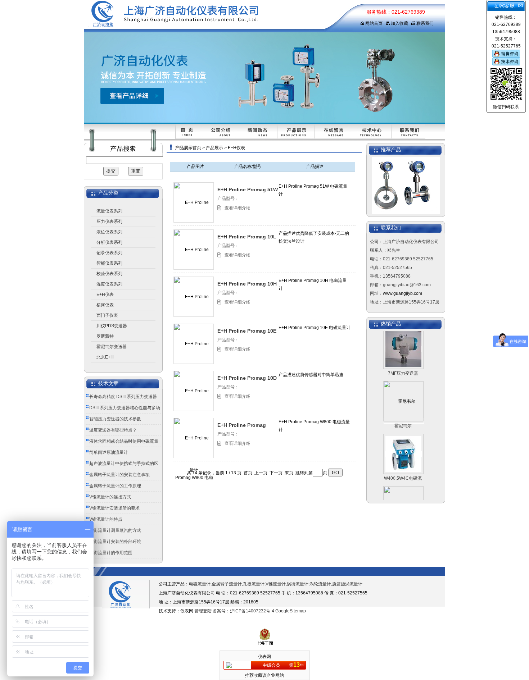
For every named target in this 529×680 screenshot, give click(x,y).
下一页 (276, 472)
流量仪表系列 (109, 211)
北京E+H (105, 357)
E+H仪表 (105, 294)
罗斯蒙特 (105, 336)
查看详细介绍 (237, 207)
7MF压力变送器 (403, 365)
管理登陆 (203, 610)
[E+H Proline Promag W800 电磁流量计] (194, 477)
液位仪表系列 (109, 231)
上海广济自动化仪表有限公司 (215, 16)
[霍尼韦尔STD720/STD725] (404, 413)
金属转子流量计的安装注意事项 (119, 474)
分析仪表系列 (109, 242)
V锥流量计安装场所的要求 (114, 508)
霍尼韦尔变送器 (111, 346)
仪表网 (264, 656)
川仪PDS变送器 (111, 325)
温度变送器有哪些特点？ (113, 430)
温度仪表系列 (109, 284)
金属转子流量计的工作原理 (115, 485)
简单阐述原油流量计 (108, 452)
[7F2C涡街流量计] (403, 498)
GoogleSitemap (290, 610)
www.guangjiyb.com (402, 293)
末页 (289, 472)
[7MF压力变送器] (403, 341)
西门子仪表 (107, 315)
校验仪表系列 (109, 273)
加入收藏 (399, 23)
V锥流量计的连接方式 (110, 496)
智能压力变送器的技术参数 (115, 418)
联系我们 (425, 23)
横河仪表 (105, 304)
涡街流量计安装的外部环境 (115, 541)
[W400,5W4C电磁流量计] (403, 446)
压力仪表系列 (109, 221)
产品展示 (214, 147)
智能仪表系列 (109, 263)
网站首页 (374, 23)
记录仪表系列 (109, 252)
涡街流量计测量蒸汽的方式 (115, 530)
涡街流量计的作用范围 (110, 552)
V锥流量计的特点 (105, 519)
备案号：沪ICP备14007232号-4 (243, 610)
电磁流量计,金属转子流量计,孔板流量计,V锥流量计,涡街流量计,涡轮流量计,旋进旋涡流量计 (275, 584)
